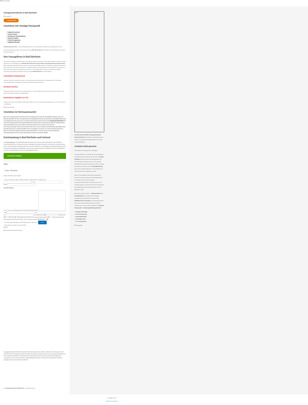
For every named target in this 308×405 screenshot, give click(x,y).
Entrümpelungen (10, 142)
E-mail (33, 182)
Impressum (115, 401)
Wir (4, 116)
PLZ (36, 212)
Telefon (5, 184)
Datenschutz (109, 401)
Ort (4, 215)
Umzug (7, 352)
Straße (5, 212)
